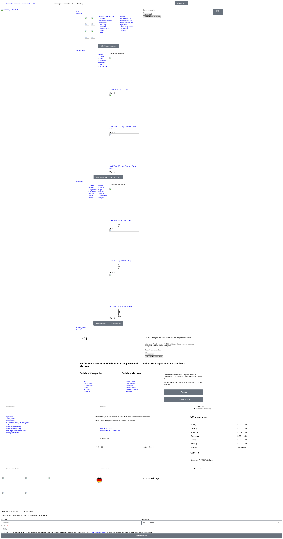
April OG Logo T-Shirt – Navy (120, 261)
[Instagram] (192, 479)
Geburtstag (145, 519)
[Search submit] (143, 12)
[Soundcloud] (254, 479)
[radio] (128, 224)
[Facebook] (223, 479)
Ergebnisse (147, 14)
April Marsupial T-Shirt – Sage (120, 220)
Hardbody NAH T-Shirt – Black (120, 306)
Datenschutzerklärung (98, 532)
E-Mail (3, 526)
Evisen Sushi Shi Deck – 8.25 (119, 89)
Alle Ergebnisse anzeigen (151, 17)
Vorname (4, 519)
